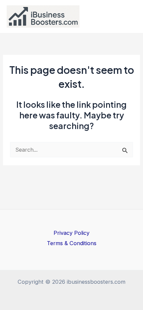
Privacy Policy (71, 233)
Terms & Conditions (71, 243)
